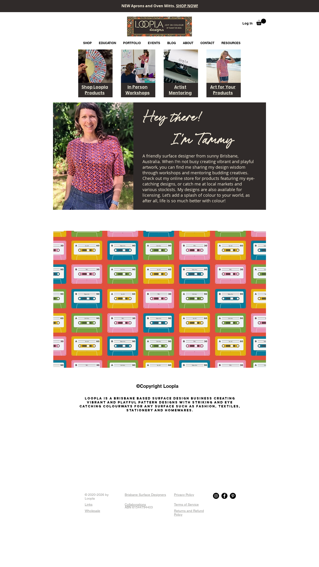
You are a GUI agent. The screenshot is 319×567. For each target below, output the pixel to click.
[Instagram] (216, 496)
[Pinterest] (233, 496)
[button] (261, 22)
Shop (87, 87)
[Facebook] (224, 496)
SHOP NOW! (187, 5)
